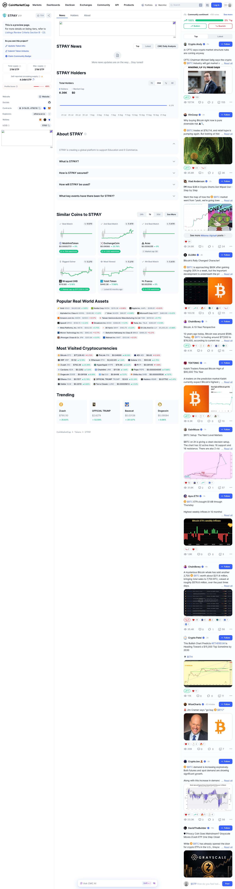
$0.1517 (75, 379)
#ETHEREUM (218, 643)
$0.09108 (77, 374)
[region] (86, 5)
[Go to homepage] (16, 5)
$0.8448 (114, 374)
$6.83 (148, 355)
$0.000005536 (152, 374)
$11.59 (113, 369)
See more (228, 14)
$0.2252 (75, 369)
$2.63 (116, 379)
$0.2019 (75, 384)
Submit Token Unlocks (18, 51)
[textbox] (206, 883)
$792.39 (75, 365)
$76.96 (114, 365)
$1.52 (72, 360)
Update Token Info (16, 46)
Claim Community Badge (19, 56)
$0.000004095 (152, 369)
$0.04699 (114, 355)
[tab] (137, 46)
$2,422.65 (107, 360)
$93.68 (145, 360)
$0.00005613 (117, 384)
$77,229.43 (76, 355)
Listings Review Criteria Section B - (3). (25, 32)
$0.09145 (149, 365)
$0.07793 (160, 379)
